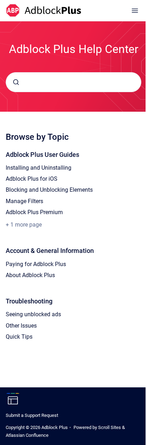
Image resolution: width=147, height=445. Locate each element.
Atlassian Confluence (27, 435)
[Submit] (16, 82)
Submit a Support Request (32, 415)
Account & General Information (50, 250)
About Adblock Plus (30, 275)
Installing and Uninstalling (38, 167)
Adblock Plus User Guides (42, 154)
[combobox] (73, 82)
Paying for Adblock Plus (36, 264)
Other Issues (21, 325)
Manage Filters (24, 201)
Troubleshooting (29, 301)
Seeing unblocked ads (33, 314)
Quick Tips (19, 336)
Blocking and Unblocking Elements (49, 189)
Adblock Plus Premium (34, 212)
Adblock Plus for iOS (31, 178)
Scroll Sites (109, 427)
